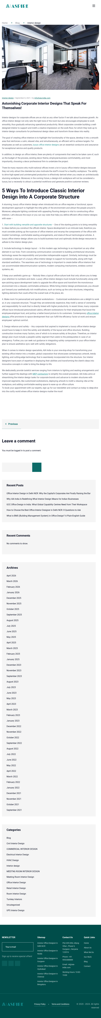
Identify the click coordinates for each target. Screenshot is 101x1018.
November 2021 (14, 799)
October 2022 (13, 737)
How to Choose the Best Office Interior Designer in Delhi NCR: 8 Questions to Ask (44, 510)
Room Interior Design (16, 893)
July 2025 (11, 626)
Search (36, 467)
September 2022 (14, 743)
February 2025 (13, 654)
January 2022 (13, 787)
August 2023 (12, 681)
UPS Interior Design (15, 910)
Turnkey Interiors (14, 899)
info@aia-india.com (42, 98)
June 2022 (11, 760)
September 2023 (14, 676)
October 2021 (13, 804)
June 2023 (11, 693)
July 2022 (11, 754)
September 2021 (14, 810)
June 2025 (11, 631)
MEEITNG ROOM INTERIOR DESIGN (23, 871)
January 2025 (13, 659)
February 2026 (13, 587)
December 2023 (14, 665)
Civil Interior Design (15, 843)
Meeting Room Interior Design (20, 877)
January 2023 (13, 720)
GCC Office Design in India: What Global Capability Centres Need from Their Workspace (47, 504)
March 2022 (12, 776)
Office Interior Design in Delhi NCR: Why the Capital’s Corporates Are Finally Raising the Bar (48, 493)
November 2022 (14, 732)
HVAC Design (13, 860)
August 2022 (12, 748)
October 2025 (13, 609)
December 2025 (14, 598)
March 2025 (12, 648)
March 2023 (12, 709)
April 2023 (11, 704)
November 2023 (14, 670)
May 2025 (11, 637)
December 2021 (14, 793)
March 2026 (12, 581)
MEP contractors (40, 374)
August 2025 (12, 620)
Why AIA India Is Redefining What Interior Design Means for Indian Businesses (43, 499)
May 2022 (11, 765)
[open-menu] (93, 5)
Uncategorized (13, 905)
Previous (13, 424)
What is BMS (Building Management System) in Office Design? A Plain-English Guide (46, 515)
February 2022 (13, 782)
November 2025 (14, 603)
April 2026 (11, 575)
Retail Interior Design (16, 888)
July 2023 (11, 687)
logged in (18, 450)
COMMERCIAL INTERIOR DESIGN (22, 849)
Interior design (13, 866)
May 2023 (11, 698)
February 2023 (13, 715)
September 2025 (14, 614)
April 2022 (11, 771)
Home (4, 23)
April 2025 (11, 642)
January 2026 (13, 592)
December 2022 (14, 726)
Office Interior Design (16, 882)
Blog (17, 23)
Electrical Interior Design (18, 854)
